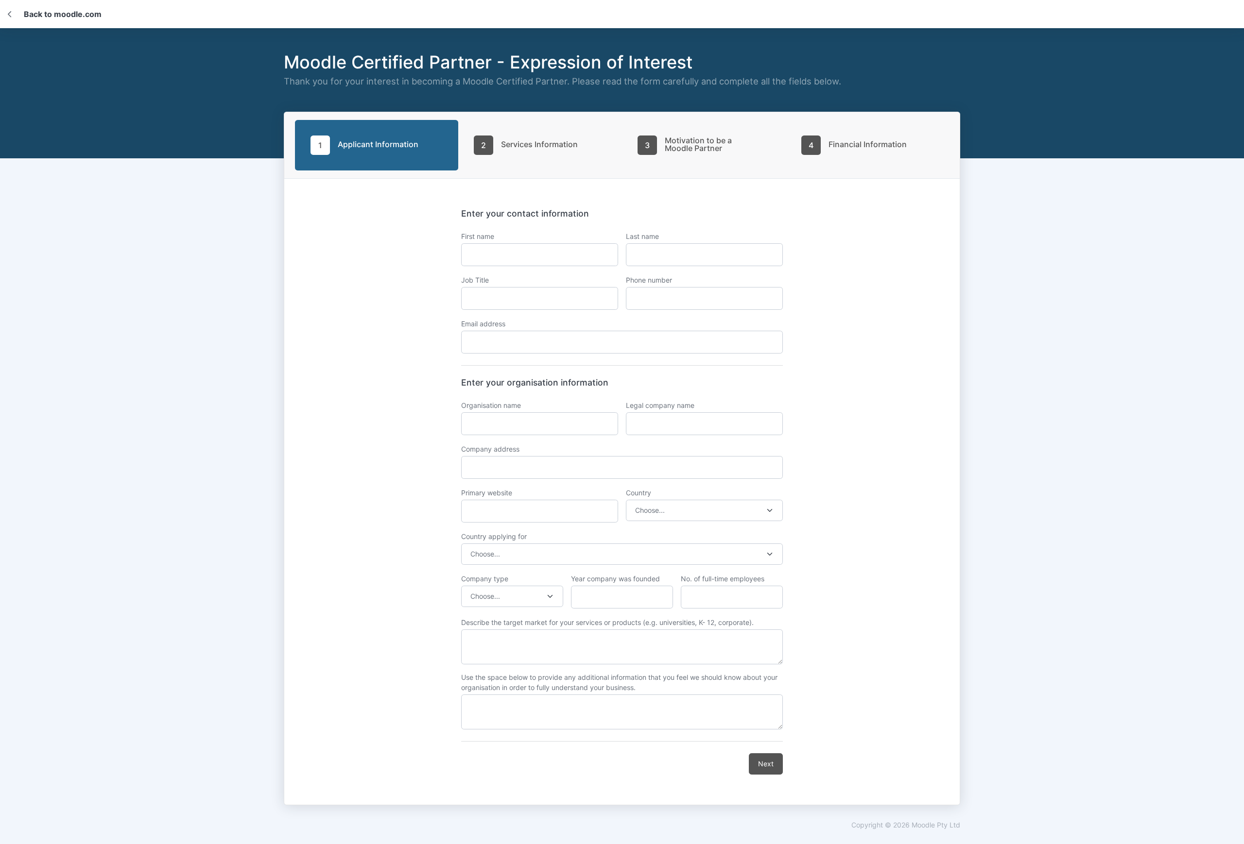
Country (638, 493)
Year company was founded (615, 578)
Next (766, 764)
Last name (642, 236)
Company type (484, 578)
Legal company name (660, 405)
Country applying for (494, 536)
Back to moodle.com (63, 14)
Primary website (486, 493)
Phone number (649, 280)
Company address (490, 449)
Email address (483, 324)
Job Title (475, 280)
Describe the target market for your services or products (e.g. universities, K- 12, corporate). (607, 622)
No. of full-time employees (722, 578)
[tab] (377, 145)
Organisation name (491, 405)
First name (477, 236)
